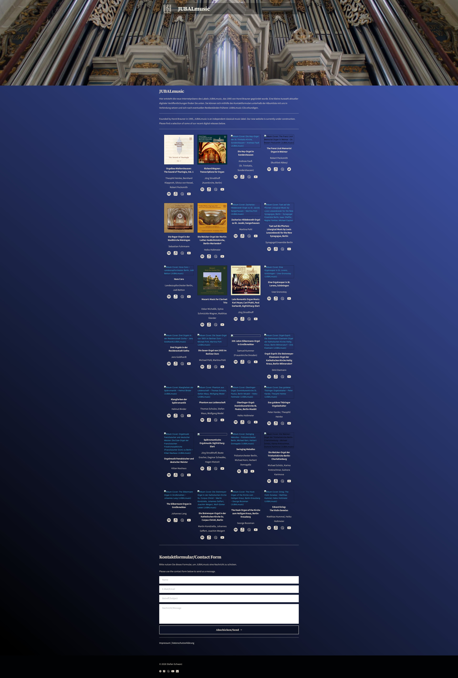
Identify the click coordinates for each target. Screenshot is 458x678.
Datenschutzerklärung (183, 643)
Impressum (164, 643)
